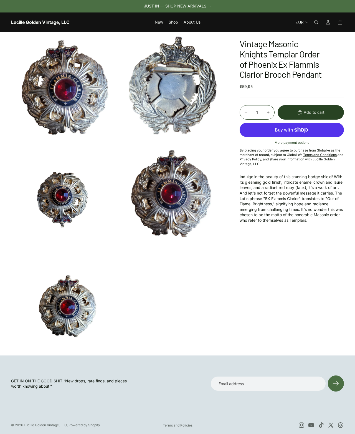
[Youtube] (311, 425)
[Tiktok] (321, 425)
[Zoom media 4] (172, 193)
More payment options (292, 143)
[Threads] (340, 425)
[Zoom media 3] (64, 193)
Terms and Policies (177, 425)
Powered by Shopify (84, 425)
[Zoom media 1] (64, 85)
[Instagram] (301, 425)
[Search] (316, 22)
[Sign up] (336, 383)
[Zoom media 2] (172, 85)
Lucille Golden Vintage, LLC (45, 425)
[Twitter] (331, 425)
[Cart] (340, 22)
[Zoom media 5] (64, 301)
